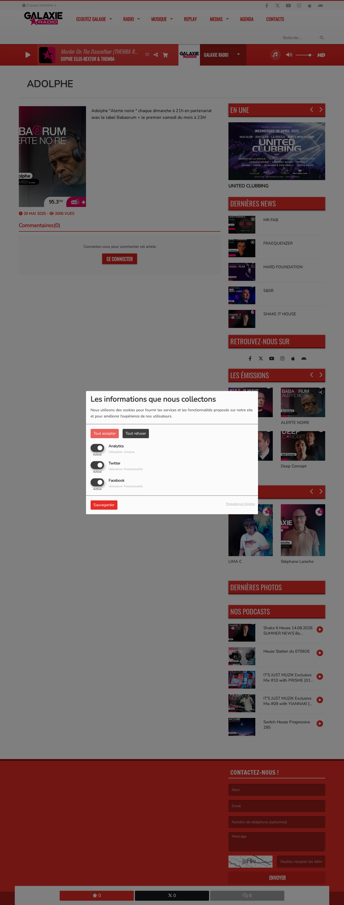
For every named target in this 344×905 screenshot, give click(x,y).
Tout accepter (105, 433)
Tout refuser (136, 433)
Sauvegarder (104, 504)
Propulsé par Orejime (240, 504)
